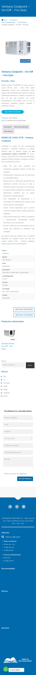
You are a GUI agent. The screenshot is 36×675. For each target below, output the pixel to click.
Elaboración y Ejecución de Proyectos (14, 646)
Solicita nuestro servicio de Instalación (14, 244)
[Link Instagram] (17, 506)
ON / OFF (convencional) (10, 291)
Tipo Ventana (13, 118)
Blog (3, 580)
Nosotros (4, 573)
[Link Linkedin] (23, 506)
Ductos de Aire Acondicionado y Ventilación (16, 650)
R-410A (4, 279)
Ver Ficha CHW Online (24, 309)
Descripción (8, 127)
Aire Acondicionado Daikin (10, 606)
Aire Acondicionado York (9, 595)
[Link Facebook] (10, 506)
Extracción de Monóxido (9, 643)
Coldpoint (6, 393)
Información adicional (21, 127)
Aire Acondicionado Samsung (11, 602)
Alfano (5, 396)
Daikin (5, 386)
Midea (5, 389)
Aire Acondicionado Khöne (10, 617)
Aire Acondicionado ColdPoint (11, 613)
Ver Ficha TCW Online (24, 315)
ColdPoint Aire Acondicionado (16, 120)
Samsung (6, 383)
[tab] (7, 127)
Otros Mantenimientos (9, 653)
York (4, 376)
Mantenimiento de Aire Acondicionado (14, 636)
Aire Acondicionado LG (9, 599)
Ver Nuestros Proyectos (9, 583)
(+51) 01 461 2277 (13, 537)
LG (4, 379)
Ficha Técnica (8, 131)
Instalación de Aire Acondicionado (13, 632)
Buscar (4, 361)
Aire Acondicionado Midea (10, 609)
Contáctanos (6, 576)
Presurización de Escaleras (10, 639)
